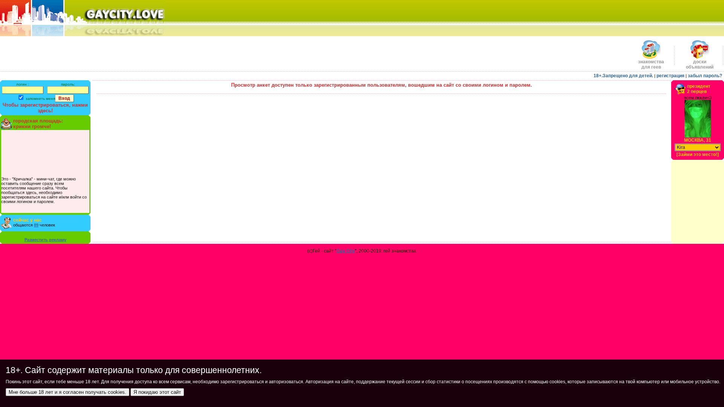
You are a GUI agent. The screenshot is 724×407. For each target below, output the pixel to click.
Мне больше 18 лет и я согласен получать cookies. (67, 392)
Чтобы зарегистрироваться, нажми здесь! (45, 107)
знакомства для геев (651, 64)
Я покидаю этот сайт (157, 392)
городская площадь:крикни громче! (38, 123)
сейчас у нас (27, 220)
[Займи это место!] (697, 154)
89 (36, 225)
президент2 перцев (698, 89)
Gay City (345, 251)
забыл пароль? (705, 75)
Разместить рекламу (45, 239)
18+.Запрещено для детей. (623, 75)
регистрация (670, 75)
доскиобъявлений (699, 64)
